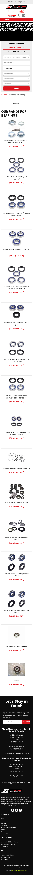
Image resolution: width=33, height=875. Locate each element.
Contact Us (5, 834)
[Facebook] (12, 810)
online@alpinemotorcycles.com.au (17, 754)
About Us (4, 821)
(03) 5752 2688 (18, 749)
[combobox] (16, 63)
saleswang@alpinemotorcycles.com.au (17, 783)
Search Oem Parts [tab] (16, 44)
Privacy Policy (5, 857)
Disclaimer (4, 859)
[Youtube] (16, 810)
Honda (3, 823)
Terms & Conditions (7, 855)
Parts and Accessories (8, 827)
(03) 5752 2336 (19, 747)
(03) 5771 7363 (19, 776)
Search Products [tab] (16, 48)
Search (16, 88)
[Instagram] (20, 810)
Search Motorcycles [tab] (16, 52)
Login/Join (21, 2)
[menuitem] (11, 1)
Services (4, 825)
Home (5, 95)
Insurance (4, 832)
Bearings (16, 103)
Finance (3, 830)
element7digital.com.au (19, 870)
